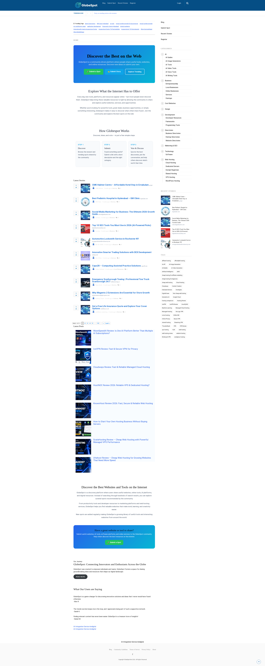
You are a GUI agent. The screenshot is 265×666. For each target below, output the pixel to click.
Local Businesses (119, 269)
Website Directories (173, 141)
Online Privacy (166, 319)
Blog (103, 3)
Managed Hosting (167, 311)
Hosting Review (181, 300)
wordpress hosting (179, 337)
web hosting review (167, 333)
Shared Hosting (171, 174)
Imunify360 (185, 304)
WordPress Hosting (173, 181)
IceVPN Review (174, 304)
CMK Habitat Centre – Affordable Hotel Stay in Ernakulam (120, 185)
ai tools (112, 23)
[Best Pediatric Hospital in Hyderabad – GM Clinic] (85, 202)
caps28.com (144, 266)
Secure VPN (177, 319)
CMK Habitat (99, 188)
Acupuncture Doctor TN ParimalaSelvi (109, 29)
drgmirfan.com (144, 198)
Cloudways (165, 286)
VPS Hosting (170, 177)
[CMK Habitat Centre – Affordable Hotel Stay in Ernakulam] (85, 188)
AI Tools (169, 65)
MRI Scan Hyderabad (102, 23)
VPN (175, 326)
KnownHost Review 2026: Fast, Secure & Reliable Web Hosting (123, 403)
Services (115, 188)
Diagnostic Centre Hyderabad (110, 26)
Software (116, 298)
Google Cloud (177, 297)
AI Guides (169, 57)
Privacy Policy (146, 649)
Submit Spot (111, 3)
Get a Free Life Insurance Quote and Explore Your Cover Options (119, 307)
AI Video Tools (171, 68)
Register (133, 3)
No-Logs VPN (179, 311)
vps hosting (165, 329)
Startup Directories (173, 137)
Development (170, 115)
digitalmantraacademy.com (98, 228)
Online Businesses (172, 91)
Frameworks (170, 121)
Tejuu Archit (98, 285)
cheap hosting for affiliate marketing (172, 275)
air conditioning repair (79, 26)
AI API (163, 264)
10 (98, 323)
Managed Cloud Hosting (182, 308)
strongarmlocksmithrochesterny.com (101, 241)
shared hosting (166, 322)
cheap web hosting (167, 282)
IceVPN (164, 304)
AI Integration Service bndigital (84, 627)
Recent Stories (123, 3)
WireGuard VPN (166, 337)
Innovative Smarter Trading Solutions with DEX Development (121, 252)
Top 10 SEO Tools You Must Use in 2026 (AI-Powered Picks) (121, 225)
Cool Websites (170, 103)
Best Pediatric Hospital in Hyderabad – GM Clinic (116, 198)
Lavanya (97, 217)
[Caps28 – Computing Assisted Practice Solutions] (85, 269)
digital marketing (125, 26)
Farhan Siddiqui (99, 269)
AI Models (165, 268)
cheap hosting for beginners (170, 279)
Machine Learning (167, 308)
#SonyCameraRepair (146, 29)
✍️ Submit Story (114, 72)
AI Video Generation (176, 268)
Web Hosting (169, 160)
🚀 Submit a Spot (93, 72)
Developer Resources (173, 118)
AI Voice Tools (171, 72)
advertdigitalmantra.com (104, 214)
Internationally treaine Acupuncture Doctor (85, 29)
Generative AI (165, 297)
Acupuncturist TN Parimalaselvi (130, 29)
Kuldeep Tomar (99, 298)
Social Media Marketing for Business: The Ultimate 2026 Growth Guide (123, 213)
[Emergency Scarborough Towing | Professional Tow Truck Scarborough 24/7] (85, 282)
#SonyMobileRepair (78, 32)
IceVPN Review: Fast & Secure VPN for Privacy (115, 349)
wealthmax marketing (101, 312)
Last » (107, 323)
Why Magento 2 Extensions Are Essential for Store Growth (121, 292)
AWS (178, 271)
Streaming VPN (178, 322)
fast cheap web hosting (179, 293)
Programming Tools (173, 125)
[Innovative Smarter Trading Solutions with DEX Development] (85, 255)
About (154, 649)
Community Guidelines (121, 649)
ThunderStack (166, 326)
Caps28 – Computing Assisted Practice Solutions (116, 265)
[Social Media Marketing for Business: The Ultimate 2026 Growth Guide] (85, 215)
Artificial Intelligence (167, 271)
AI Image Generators (173, 61)
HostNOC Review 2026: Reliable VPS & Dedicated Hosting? (121, 385)
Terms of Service (135, 649)
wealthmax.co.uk (105, 309)
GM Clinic (98, 202)
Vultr (173, 329)
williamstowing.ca (115, 282)
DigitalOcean (165, 293)
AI (166, 54)
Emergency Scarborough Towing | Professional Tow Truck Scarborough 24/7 (120, 280)
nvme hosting (166, 315)
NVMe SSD (176, 315)
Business (112, 217)
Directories (169, 130)
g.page (150, 185)
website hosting (180, 333)
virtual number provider (146, 23)
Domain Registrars (172, 170)
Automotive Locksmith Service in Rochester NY (115, 239)
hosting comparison (167, 300)
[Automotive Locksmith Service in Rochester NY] (85, 242)
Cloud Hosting (171, 163)
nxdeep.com (95, 255)
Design (167, 109)
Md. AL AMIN (99, 244)
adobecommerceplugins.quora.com (101, 295)
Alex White (98, 258)
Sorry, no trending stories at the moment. (105, 13)
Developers (179, 290)
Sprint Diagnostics (90, 23)
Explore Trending (134, 72)
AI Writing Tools (171, 76)
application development (94, 26)
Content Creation (177, 286)
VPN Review (183, 326)
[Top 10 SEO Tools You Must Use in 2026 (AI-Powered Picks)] (85, 228)
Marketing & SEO (171, 146)
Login (179, 3)
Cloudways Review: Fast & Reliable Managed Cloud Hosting (121, 367)
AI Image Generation (174, 264)
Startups (169, 98)
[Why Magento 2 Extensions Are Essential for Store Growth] (85, 296)
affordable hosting (180, 260)
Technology (169, 151)
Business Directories (173, 133)
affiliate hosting (166, 260)
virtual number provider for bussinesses (127, 23)
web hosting (182, 329)
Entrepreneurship (172, 84)
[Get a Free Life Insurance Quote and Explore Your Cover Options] (85, 309)
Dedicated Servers (172, 166)
